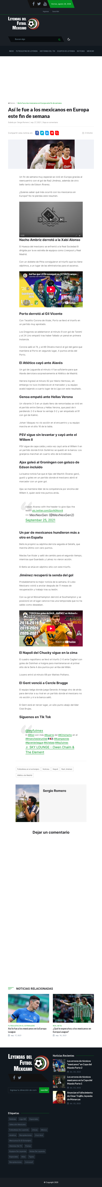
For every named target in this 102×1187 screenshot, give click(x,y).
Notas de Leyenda (37, 1151)
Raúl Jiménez (66, 769)
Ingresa (46, 11)
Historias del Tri (47, 51)
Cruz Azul (39, 1135)
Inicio (11, 51)
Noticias (81, 51)
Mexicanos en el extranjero (20, 1140)
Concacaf (29, 1162)
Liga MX (22, 1119)
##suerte (49, 735)
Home (12, 103)
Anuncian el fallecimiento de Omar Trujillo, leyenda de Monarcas (80, 1096)
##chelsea (49, 742)
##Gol (31, 735)
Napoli (55, 769)
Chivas (34, 1130)
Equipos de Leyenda (66, 51)
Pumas (28, 1146)
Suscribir (55, 11)
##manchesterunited (36, 738)
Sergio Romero (23, 122)
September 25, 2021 (40, 520)
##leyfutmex (61, 742)
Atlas (23, 1157)
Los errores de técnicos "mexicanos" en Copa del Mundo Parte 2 (79, 1064)
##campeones (61, 738)
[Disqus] (51, 874)
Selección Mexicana (17, 1124)
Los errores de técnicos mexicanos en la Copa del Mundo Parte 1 (79, 1080)
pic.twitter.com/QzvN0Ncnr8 (47, 510)
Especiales (33, 1119)
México (44, 1130)
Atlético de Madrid (24, 775)
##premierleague (34, 742)
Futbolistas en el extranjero (28, 769)
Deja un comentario (50, 122)
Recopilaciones (25, 1135)
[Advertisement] (51, 75)
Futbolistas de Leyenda (27, 51)
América (12, 1135)
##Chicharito (65, 735)
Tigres (31, 1157)
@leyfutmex (34, 730)
